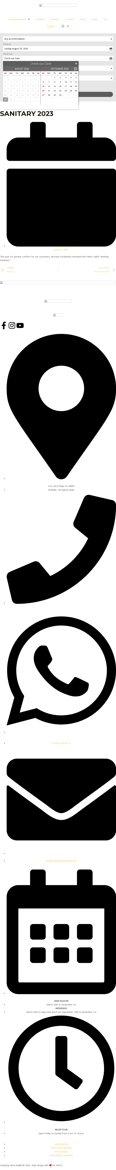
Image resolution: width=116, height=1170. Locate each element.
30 (60, 95)
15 (55, 86)
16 (60, 86)
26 (76, 90)
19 (76, 86)
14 (49, 86)
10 (66, 82)
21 (49, 90)
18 (71, 86)
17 (66, 86)
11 (71, 82)
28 (49, 95)
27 (43, 95)
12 (76, 82)
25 (71, 90)
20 (43, 90)
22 (55, 90)
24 (66, 90)
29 (55, 95)
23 (60, 90)
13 (43, 86)
